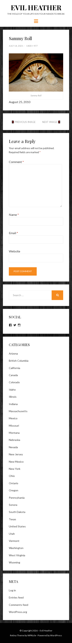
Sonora (13, 504)
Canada (13, 375)
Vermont (14, 540)
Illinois (13, 396)
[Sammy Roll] (36, 72)
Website (14, 251)
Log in (12, 590)
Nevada (13, 447)
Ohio (12, 475)
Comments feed (18, 604)
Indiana (13, 404)
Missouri (14, 425)
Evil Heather (36, 7)
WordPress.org (18, 612)
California (14, 368)
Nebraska (14, 439)
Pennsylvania (17, 497)
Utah (12, 533)
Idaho (12, 389)
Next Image (49, 122)
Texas (12, 519)
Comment (16, 162)
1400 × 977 (32, 45)
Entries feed (16, 597)
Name (14, 214)
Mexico (13, 418)
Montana (14, 432)
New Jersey (16, 454)
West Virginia (17, 555)
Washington (16, 548)
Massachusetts (18, 411)
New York (14, 468)
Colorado (14, 382)
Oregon (13, 490)
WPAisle (31, 635)
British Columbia (18, 360)
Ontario (13, 483)
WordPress (56, 635)
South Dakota (17, 512)
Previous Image (25, 122)
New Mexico (16, 461)
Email (13, 233)
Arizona (13, 353)
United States (17, 526)
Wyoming (14, 562)
